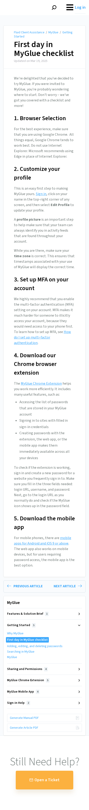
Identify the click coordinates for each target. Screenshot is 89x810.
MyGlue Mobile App (22, 691)
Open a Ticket (47, 780)
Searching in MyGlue (20, 651)
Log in (80, 7)
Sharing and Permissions (27, 669)
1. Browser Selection (40, 118)
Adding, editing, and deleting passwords (35, 646)
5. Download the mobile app (44, 522)
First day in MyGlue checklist (44, 49)
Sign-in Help (18, 703)
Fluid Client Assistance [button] (24, 2)
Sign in (41, 193)
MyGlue (53, 32)
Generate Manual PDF (24, 718)
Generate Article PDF (24, 727)
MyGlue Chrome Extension (41, 383)
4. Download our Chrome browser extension (35, 364)
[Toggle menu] (70, 8)
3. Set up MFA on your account (41, 283)
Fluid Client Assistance (29, 32)
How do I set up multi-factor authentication (42, 337)
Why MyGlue (15, 633)
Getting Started (20, 625)
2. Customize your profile (37, 173)
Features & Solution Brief (27, 613)
